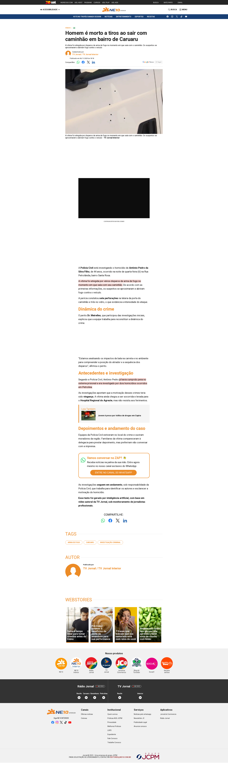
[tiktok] (181, 16)
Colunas (84, 718)
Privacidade (111, 722)
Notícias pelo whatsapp (142, 714)
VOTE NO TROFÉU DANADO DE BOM (87, 17)
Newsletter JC (139, 718)
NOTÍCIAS (108, 17)
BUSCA (156, 2)
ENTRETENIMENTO (123, 17)
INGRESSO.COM (66, 2)
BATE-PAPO (168, 2)
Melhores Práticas (114, 726)
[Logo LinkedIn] (93, 62)
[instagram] (172, 16)
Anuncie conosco (140, 726)
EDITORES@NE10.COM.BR (120, 757)
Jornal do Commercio (168, 714)
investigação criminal (110, 542)
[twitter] (177, 16)
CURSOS (97, 2)
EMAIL (180, 2)
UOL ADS (115, 2)
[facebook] (167, 16)
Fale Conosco (112, 738)
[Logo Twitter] (88, 62)
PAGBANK (88, 2)
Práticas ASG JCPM (114, 718)
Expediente (111, 734)
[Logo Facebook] (83, 62)
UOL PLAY (106, 2)
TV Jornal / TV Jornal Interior (85, 54)
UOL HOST (78, 2)
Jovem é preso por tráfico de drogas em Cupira (119, 415)
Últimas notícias (87, 714)
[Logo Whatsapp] (78, 62)
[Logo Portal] (114, 9)
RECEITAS (151, 17)
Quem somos (112, 714)
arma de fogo (74, 542)
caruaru (90, 542)
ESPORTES (139, 17)
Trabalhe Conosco (114, 742)
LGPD (109, 730)
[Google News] (152, 62)
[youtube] (186, 16)
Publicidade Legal (140, 722)
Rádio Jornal (165, 718)
